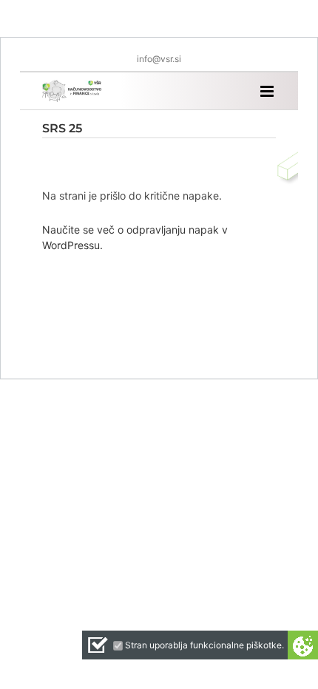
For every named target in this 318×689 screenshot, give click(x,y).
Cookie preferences (303, 645)
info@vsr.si (159, 58)
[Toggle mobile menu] (268, 91)
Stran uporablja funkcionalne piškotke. (204, 645)
